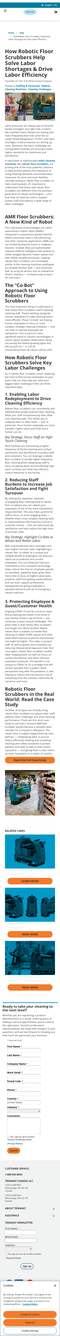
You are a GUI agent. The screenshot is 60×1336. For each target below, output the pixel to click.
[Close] (55, 1285)
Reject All (30, 1322)
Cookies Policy (30, 1304)
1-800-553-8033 (13, 1174)
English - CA (51, 5)
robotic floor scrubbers (35, 163)
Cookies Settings (30, 1330)
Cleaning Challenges (39, 89)
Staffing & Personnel (28, 85)
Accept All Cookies (30, 1314)
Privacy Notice (15, 1143)
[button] (53, 1209)
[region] (30, 1308)
